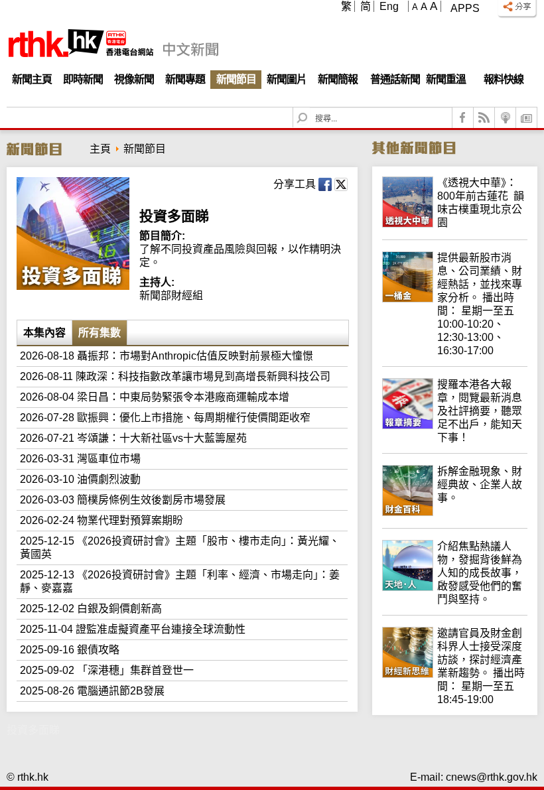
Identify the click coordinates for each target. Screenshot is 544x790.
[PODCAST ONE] (505, 117)
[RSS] (484, 117)
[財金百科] (454, 512)
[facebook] (463, 117)
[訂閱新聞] (526, 117)
